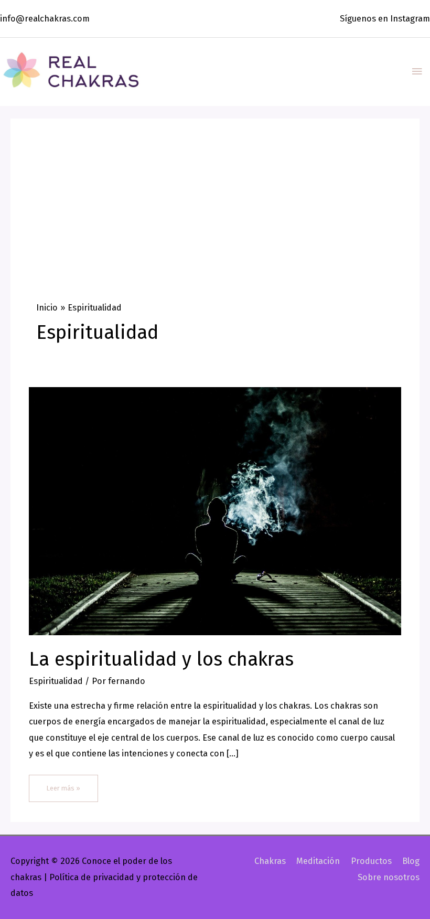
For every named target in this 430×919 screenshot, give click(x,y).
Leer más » (66, 783)
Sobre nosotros (389, 877)
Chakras (269, 861)
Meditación (318, 861)
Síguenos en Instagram (385, 19)
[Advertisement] (215, 223)
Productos (371, 861)
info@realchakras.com (45, 19)
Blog (411, 861)
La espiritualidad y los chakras (161, 659)
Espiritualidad (56, 681)
